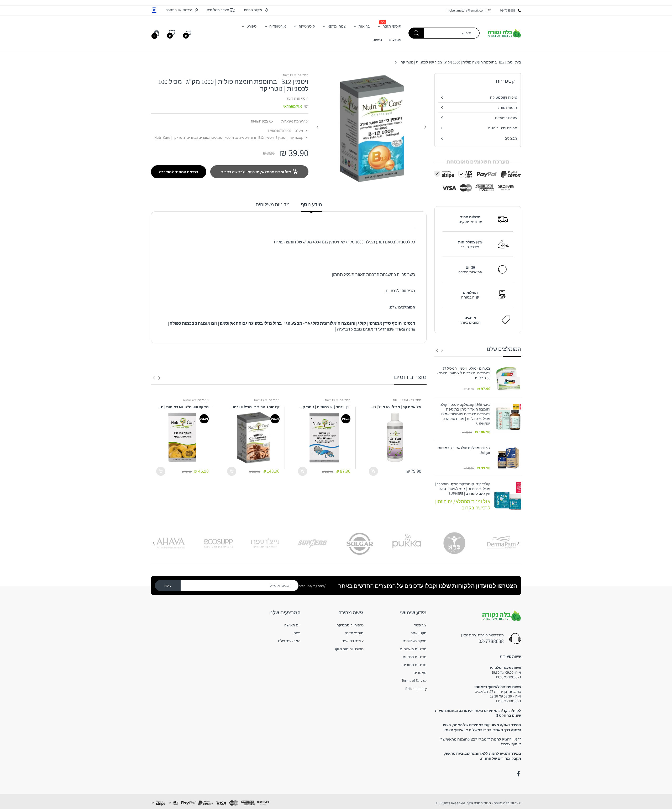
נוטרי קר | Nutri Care (295, 75)
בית (518, 62)
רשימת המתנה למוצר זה (178, 171)
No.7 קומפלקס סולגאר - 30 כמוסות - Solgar (463, 450)
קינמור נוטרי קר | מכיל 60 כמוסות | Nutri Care (253, 406)
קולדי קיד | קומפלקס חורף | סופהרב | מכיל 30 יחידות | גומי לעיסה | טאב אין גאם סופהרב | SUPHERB (462, 489)
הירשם (187, 10)
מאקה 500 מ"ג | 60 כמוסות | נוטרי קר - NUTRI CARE (182, 406)
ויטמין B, (281, 137)
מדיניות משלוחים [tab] (273, 204)
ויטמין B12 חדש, (262, 137)
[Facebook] (518, 774)
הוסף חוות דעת (297, 98)
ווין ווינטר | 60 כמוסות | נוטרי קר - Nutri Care (324, 406)
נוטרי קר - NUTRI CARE (407, 400)
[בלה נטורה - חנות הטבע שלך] (504, 32)
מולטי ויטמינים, (222, 137)
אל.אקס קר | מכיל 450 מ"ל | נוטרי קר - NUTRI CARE (395, 406)
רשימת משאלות (292, 121)
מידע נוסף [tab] (311, 204)
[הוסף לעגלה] (373, 471)
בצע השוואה (259, 121)
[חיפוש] (416, 33)
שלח (167, 585)
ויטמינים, (242, 137)
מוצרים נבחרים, (198, 137)
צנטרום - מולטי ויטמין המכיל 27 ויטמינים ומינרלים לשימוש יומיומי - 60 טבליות (463, 373)
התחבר (171, 10)
